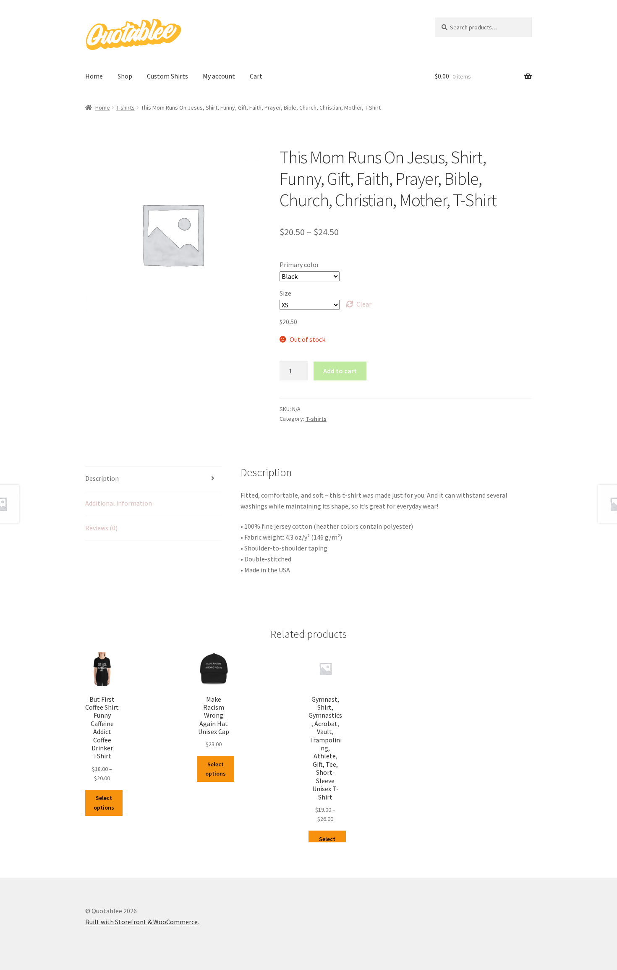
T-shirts (125, 107)
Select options (104, 802)
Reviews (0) (101, 528)
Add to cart (340, 371)
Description (102, 478)
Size (285, 293)
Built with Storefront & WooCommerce (141, 922)
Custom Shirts (167, 76)
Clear (363, 304)
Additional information (118, 503)
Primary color (299, 264)
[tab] (153, 479)
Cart (256, 76)
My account (219, 76)
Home (94, 76)
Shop (125, 76)
